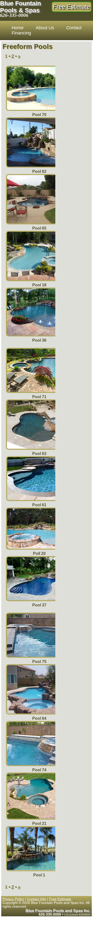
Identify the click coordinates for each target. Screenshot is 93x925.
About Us (45, 27)
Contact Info (36, 899)
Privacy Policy (13, 899)
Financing (21, 32)
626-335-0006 (14, 15)
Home (18, 27)
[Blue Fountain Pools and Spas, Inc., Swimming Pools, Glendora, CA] (74, 48)
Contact (74, 27)
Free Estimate (60, 899)
